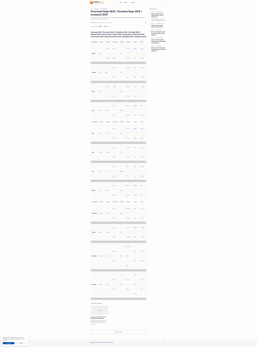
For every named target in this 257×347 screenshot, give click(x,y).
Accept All (8, 343)
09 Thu (114, 185)
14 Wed (114, 86)
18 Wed (121, 110)
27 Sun (114, 138)
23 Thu (114, 195)
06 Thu (100, 284)
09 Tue (127, 48)
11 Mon (114, 147)
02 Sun (121, 213)
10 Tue (114, 166)
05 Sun (121, 190)
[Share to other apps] (110, 26)
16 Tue (100, 53)
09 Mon (135, 105)
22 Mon (114, 237)
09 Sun (100, 213)
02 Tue (127, 227)
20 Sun (142, 138)
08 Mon (100, 232)
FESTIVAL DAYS (101, 342)
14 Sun (114, 48)
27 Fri (114, 115)
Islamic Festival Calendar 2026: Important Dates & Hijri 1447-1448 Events (158, 41)
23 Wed (135, 138)
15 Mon (142, 237)
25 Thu (127, 58)
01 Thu (107, 86)
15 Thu (100, 72)
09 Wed (135, 128)
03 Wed (135, 227)
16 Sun (134, 284)
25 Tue (106, 213)
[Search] (167, 2)
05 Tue (142, 147)
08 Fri (134, 147)
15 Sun (100, 110)
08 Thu (127, 67)
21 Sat (142, 115)
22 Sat (114, 218)
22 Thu (121, 72)
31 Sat (106, 96)
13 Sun (114, 128)
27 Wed (107, 152)
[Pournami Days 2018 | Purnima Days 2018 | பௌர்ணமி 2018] (99, 310)
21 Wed (142, 77)
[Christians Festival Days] (161, 23)
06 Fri (142, 105)
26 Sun (107, 190)
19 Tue (142, 157)
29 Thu (114, 96)
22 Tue (127, 138)
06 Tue (142, 67)
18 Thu (134, 237)
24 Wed (107, 232)
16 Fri (127, 256)
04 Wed (142, 166)
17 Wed (128, 237)
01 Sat (142, 208)
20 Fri (127, 176)
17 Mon (128, 218)
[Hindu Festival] (159, 11)
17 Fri (142, 195)
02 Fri (134, 251)
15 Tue (100, 133)
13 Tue (114, 67)
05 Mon (114, 251)
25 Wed (114, 176)
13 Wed (100, 152)
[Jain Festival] (159, 30)
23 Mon (128, 115)
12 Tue (121, 152)
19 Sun (127, 195)
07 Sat (134, 166)
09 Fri (134, 67)
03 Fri (142, 185)
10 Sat (127, 86)
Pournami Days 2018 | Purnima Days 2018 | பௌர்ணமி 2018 (98, 317)
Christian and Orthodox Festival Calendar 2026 (157, 26)
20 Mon (135, 195)
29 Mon (114, 58)
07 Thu (127, 147)
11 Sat (100, 190)
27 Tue (114, 77)
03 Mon (128, 208)
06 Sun (142, 128)
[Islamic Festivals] (160, 38)
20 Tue (114, 260)
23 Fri (127, 77)
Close (21, 343)
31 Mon (135, 294)
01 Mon (107, 48)
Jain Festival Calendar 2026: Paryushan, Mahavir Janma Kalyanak (158, 33)
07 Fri (114, 208)
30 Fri (127, 265)
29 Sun (107, 110)
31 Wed (107, 58)
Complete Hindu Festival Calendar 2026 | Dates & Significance (157, 15)
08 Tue (127, 128)
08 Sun (127, 105)
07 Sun (142, 48)
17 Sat (100, 91)
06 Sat (114, 227)
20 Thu (114, 289)
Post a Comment (118, 332)
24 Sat (134, 77)
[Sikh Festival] (159, 46)
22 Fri (134, 157)
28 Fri (142, 289)
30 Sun (127, 289)
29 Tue (106, 133)
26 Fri (121, 53)
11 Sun (134, 86)
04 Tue (134, 208)
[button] (164, 2)
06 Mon (135, 185)
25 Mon (114, 157)
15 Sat (142, 218)
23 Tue (142, 58)
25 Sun (134, 96)
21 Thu (127, 157)
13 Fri (114, 105)
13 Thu (142, 279)
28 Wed (142, 260)
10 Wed (135, 48)
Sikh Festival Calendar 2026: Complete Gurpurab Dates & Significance (158, 49)
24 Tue (134, 115)
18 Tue (134, 218)
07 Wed (142, 86)
